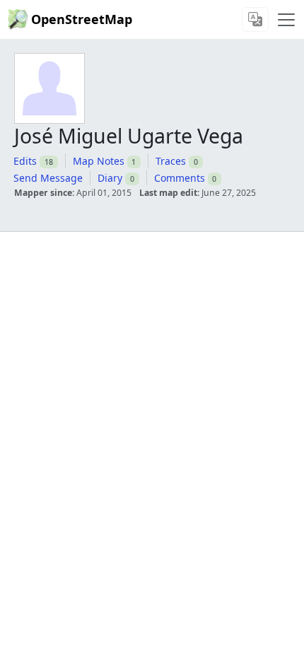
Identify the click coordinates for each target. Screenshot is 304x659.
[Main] (286, 19)
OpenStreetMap (81, 19)
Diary (110, 178)
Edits (25, 161)
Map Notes (98, 161)
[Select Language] (255, 19)
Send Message (48, 178)
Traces (171, 161)
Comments (179, 178)
